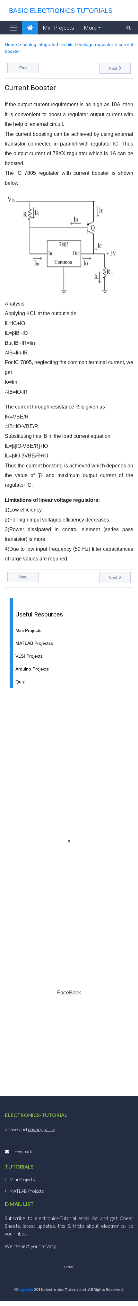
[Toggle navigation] (13, 28)
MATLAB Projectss (34, 643)
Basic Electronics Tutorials (58, 10)
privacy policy (41, 1129)
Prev (23, 68)
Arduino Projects (32, 669)
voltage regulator (96, 44)
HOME (69, 1267)
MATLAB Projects (27, 1191)
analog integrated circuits (48, 44)
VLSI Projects (29, 656)
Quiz (20, 682)
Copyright (25, 1290)
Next (113, 68)
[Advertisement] (69, 762)
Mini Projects (58, 27)
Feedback (23, 1151)
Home (11, 44)
